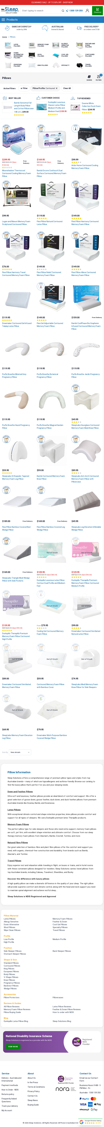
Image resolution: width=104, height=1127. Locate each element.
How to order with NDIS (63, 1012)
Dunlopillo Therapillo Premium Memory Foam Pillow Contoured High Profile (16, 636)
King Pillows (9, 968)
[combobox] (43, 11)
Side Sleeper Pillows (13, 951)
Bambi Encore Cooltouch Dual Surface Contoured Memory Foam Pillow (51, 173)
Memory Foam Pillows (18, 824)
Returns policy (8, 1094)
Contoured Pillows (12, 966)
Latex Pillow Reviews (62, 1006)
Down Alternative (11, 924)
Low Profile (9, 939)
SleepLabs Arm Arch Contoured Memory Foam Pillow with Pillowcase (85, 479)
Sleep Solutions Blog (62, 1021)
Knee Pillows (9, 980)
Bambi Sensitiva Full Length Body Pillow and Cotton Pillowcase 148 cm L (24, 107)
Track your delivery (10, 1106)
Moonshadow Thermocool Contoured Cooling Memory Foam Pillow (16, 173)
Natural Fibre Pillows (18, 842)
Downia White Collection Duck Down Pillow (91, 106)
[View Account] (87, 11)
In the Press (33, 1082)
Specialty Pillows (60, 927)
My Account (7, 1110)
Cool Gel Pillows (60, 924)
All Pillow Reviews (12, 1006)
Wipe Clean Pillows (12, 930)
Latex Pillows (14, 810)
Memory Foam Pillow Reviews (17, 1009)
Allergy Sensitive (11, 921)
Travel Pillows (14, 861)
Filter (25, 88)
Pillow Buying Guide (12, 1012)
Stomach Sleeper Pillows (15, 954)
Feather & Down (60, 921)
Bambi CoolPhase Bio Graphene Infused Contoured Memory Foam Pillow (86, 326)
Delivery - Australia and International (11, 1079)
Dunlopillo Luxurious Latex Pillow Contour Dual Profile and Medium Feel (51, 583)
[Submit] (63, 11)
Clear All (67, 88)
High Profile (9, 942)
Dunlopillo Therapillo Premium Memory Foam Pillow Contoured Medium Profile (85, 583)
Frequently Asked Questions (9, 1100)
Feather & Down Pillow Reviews (67, 1009)
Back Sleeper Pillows (62, 951)
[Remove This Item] (56, 88)
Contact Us (33, 1096)
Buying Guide (33, 1105)
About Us (32, 1078)
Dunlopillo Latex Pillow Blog (16, 1021)
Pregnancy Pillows (12, 983)
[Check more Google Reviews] (81, 1122)
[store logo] (10, 10)
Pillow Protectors (11, 997)
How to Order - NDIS (10, 1090)
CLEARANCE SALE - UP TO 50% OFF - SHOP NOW (52, 2)
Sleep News (33, 1100)
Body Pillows (9, 974)
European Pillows (11, 971)
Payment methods (10, 1085)
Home (4, 37)
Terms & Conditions (36, 1087)
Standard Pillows (11, 963)
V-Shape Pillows (11, 977)
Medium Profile (59, 939)
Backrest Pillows (11, 986)
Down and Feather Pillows (20, 791)
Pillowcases (58, 997)
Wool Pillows (9, 927)
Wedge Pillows (10, 988)
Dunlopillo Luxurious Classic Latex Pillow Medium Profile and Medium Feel (56, 106)
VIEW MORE (13, 1047)
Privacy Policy (34, 1091)
